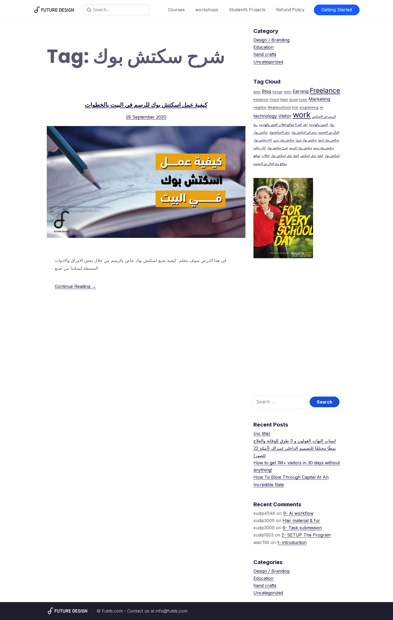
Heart (284, 99)
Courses (176, 9)
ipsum (293, 99)
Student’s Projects (247, 9)
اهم (305, 124)
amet (256, 92)
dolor (287, 92)
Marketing (319, 99)
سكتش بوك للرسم (300, 148)
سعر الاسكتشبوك (279, 132)
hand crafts (264, 54)
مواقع (256, 155)
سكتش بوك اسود (328, 140)
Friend (274, 99)
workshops (206, 9)
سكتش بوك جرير (283, 140)
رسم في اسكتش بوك (304, 132)
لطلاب (265, 155)
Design (277, 92)
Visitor (284, 116)
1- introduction (292, 542)
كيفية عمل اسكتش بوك (285, 155)
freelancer (260, 99)
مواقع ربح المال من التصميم (270, 163)
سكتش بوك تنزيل (306, 140)
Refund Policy (290, 9)
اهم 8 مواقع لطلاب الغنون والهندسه (280, 124)
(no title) (261, 433)
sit (321, 107)
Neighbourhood (279, 107)
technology (265, 116)
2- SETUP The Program (306, 535)
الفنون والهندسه (318, 124)
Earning (301, 91)
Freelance (325, 90)
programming (309, 107)
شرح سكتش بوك (277, 148)
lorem (303, 99)
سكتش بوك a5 (262, 140)
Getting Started (337, 9)
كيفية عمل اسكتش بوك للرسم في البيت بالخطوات (146, 105)
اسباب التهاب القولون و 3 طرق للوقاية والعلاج (294, 440)
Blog (266, 91)
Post (295, 107)
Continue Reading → (75, 286)
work (302, 114)
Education (263, 47)
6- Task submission (302, 527)
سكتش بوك (260, 132)
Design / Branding (271, 40)
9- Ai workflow (298, 513)
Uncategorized (268, 61)
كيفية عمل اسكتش (311, 155)
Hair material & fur (301, 520)
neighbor (260, 107)
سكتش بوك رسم (323, 148)
